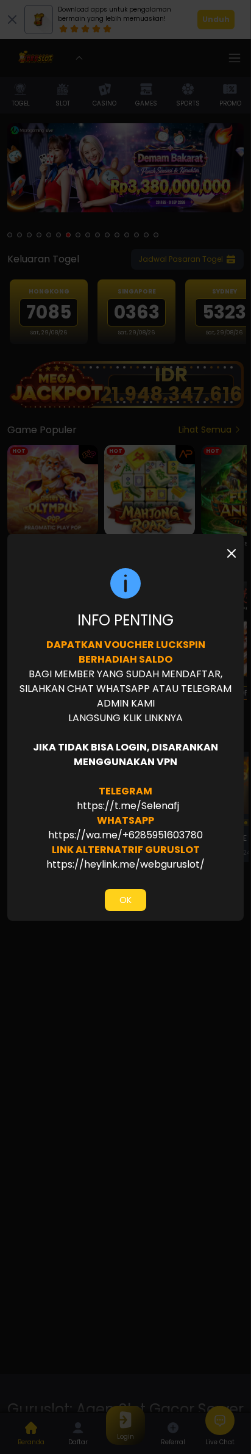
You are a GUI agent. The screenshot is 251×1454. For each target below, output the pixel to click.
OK (125, 900)
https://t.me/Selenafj (126, 806)
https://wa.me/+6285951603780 (125, 835)
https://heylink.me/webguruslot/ (125, 864)
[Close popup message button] (231, 553)
